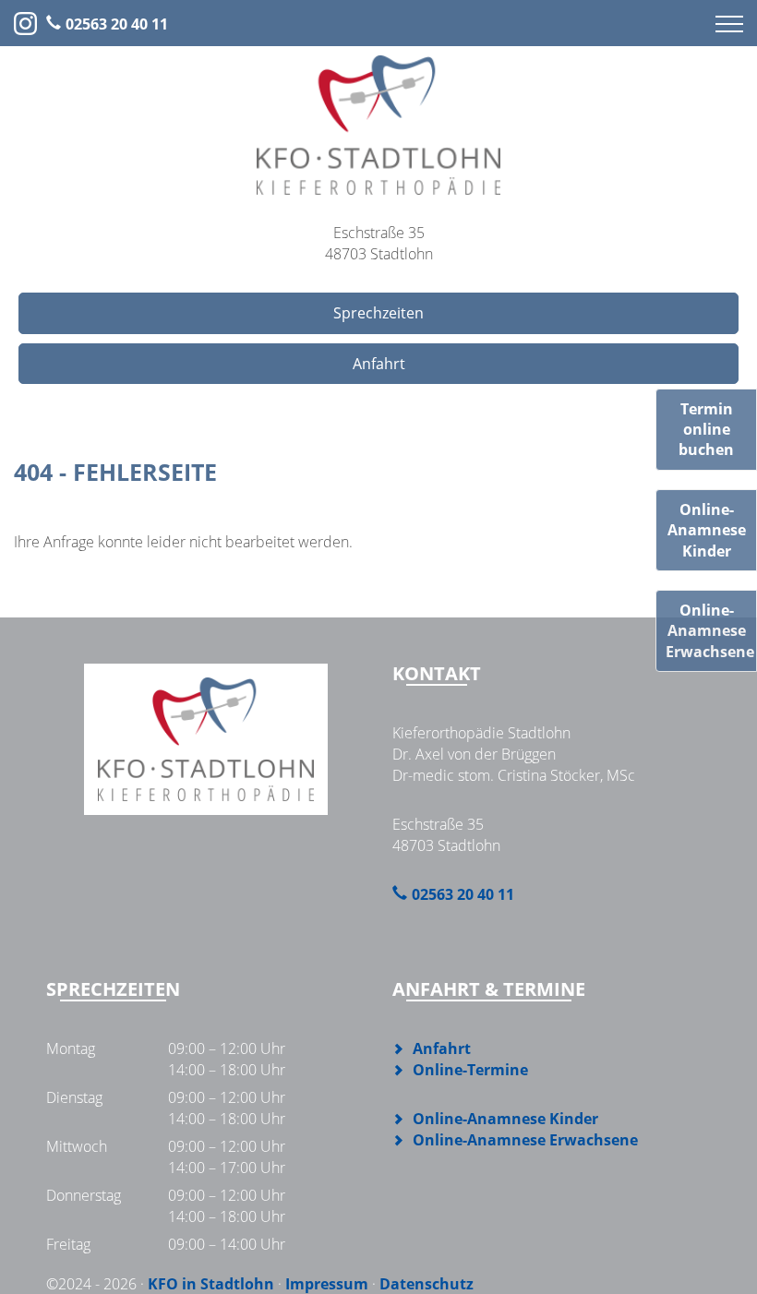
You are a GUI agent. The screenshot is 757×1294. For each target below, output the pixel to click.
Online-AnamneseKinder (706, 530)
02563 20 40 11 (117, 24)
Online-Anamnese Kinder (505, 1118)
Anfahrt (379, 363)
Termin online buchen (706, 430)
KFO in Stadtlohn (211, 1284)
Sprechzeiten (378, 313)
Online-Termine (470, 1070)
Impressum (326, 1284)
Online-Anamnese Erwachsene (525, 1140)
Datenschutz (426, 1284)
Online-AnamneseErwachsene (710, 631)
